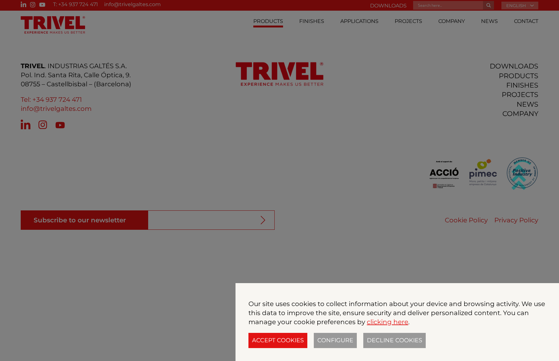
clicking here (387, 322)
